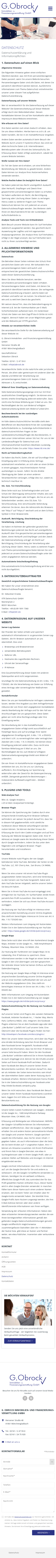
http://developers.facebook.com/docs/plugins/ (23, 1034)
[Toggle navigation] (50, 8)
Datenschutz (7, 1276)
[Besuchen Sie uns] (31, 1398)
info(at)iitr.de (15, 612)
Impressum (7, 1271)
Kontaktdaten (8, 1281)
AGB (3, 1266)
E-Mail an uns (11, 1442)
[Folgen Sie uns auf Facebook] (25, 1398)
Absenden (42, 1532)
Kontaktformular (9, 1252)
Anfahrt (5, 1257)
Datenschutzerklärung (23, 1517)
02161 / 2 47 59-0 (17, 1431)
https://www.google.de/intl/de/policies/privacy (29, 931)
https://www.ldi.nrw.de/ (39, 448)
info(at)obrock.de (16, 364)
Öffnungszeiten (9, 1261)
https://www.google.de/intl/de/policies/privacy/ (23, 1001)
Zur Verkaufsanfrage (19, 1340)
